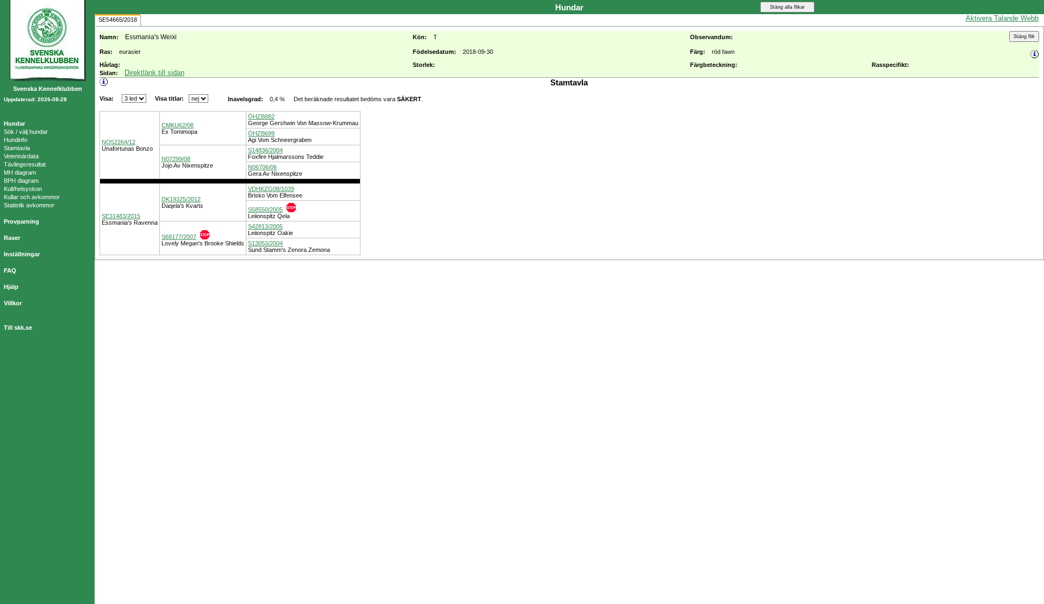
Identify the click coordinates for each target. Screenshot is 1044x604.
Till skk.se (18, 327)
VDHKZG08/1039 (271, 189)
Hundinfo (15, 140)
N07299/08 (175, 159)
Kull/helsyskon (23, 189)
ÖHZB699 (261, 133)
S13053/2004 (265, 243)
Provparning (21, 221)
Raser (12, 238)
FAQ (10, 270)
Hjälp (11, 286)
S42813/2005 (265, 226)
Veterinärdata (21, 156)
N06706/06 (262, 167)
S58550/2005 (265, 209)
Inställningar (22, 254)
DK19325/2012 (181, 199)
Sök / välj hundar (26, 131)
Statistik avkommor (29, 205)
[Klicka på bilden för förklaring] (291, 207)
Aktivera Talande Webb (1002, 18)
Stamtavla (17, 148)
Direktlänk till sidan (154, 73)
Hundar (14, 123)
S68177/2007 (178, 236)
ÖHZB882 (261, 116)
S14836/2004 (265, 150)
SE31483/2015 (121, 216)
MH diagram (20, 172)
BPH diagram (21, 180)
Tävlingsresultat (25, 164)
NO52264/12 (118, 142)
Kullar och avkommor (32, 197)
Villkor (13, 303)
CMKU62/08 (177, 125)
